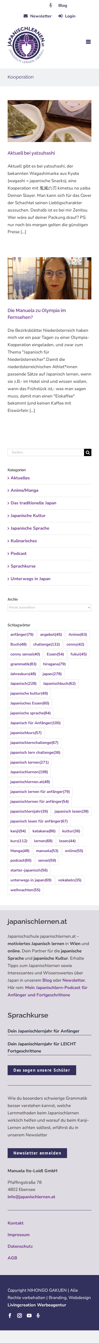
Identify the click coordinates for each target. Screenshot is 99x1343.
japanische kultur (29, 693)
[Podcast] (38, 1315)
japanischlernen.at (30, 781)
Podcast (19, 553)
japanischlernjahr (29, 811)
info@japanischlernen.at (31, 1197)
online (74, 850)
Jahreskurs (23, 673)
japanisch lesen (72, 811)
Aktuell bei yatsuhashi (31, 153)
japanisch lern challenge (35, 752)
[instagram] (19, 1315)
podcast (20, 860)
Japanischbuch (59, 683)
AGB (12, 1258)
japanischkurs (26, 732)
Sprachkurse (23, 566)
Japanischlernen (29, 771)
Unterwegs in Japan (31, 579)
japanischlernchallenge (34, 742)
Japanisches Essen (29, 703)
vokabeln (69, 880)
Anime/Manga (24, 490)
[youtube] (29, 1315)
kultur (71, 831)
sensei (47, 860)
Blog (62, 5)
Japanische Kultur (28, 516)
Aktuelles (20, 478)
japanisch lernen (29, 762)
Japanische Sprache (30, 528)
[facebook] (10, 1315)
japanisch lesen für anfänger (39, 821)
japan (52, 673)
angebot (51, 634)
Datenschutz (20, 1246)
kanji (18, 831)
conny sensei (25, 654)
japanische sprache (30, 713)
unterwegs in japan (31, 880)
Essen (55, 654)
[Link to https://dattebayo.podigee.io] (50, 5)
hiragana (54, 664)
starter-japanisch (29, 870)
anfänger (22, 634)
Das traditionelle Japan (33, 503)
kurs (18, 840)
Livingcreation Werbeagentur (37, 1305)
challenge (46, 644)
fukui (79, 654)
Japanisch (23, 683)
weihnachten (25, 889)
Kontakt (16, 1223)
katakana (44, 831)
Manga (19, 850)
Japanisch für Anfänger (35, 722)
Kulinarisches (24, 541)
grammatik (23, 664)
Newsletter (73, 980)
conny (75, 644)
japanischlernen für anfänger (39, 801)
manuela (47, 850)
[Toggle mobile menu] (88, 41)
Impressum (19, 1235)
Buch (18, 644)
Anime (78, 634)
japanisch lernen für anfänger (40, 791)
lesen (67, 840)
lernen (43, 840)
